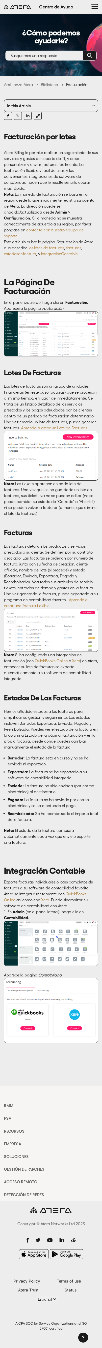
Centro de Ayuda (56, 6)
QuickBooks (45, 660)
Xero (76, 660)
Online (62, 660)
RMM (8, 1105)
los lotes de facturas (46, 248)
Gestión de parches (24, 1169)
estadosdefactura (20, 253)
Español (45, 1299)
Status (70, 1289)
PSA (7, 1118)
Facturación (76, 84)
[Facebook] (8, 116)
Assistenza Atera (18, 84)
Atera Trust (28, 1289)
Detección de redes (24, 1194)
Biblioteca (49, 84)
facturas (73, 248)
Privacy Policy (27, 1281)
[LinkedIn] (28, 116)
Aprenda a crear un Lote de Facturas (54, 428)
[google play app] (66, 1254)
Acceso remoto (20, 1182)
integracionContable (59, 253)
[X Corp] (18, 116)
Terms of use (69, 1281)
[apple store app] (34, 1254)
